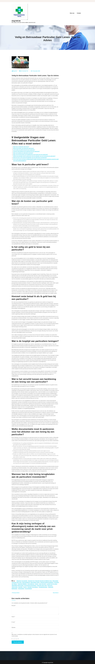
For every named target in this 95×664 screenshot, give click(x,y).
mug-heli (15, 71)
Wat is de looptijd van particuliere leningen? (23, 153)
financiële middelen (22, 584)
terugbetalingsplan (43, 587)
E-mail (13, 622)
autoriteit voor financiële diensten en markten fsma (40, 580)
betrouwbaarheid (26, 582)
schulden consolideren (32, 587)
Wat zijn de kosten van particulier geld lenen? (23, 148)
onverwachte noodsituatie (30, 585)
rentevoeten (15, 587)
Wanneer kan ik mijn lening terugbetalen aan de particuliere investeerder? (30, 157)
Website (13, 627)
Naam (13, 616)
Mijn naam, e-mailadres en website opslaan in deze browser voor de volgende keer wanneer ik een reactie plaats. (34, 635)
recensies (50, 585)
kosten (36, 584)
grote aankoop (30, 584)
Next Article (55, 592)
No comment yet (24, 71)
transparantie (21, 588)
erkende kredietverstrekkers (46, 582)
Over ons (72, 13)
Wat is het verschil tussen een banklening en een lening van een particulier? (30, 154)
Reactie (14, 605)
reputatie (20, 587)
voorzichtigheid (28, 588)
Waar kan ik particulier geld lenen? (21, 146)
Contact (79, 13)
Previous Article (15, 592)
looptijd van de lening (52, 584)
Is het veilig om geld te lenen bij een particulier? (24, 149)
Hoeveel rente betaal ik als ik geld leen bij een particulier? (26, 151)
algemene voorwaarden (22, 580)
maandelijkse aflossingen (17, 585)
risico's (25, 587)
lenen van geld (42, 584)
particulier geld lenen (42, 585)
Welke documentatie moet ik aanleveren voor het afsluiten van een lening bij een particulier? (34, 156)
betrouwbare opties (35, 582)
